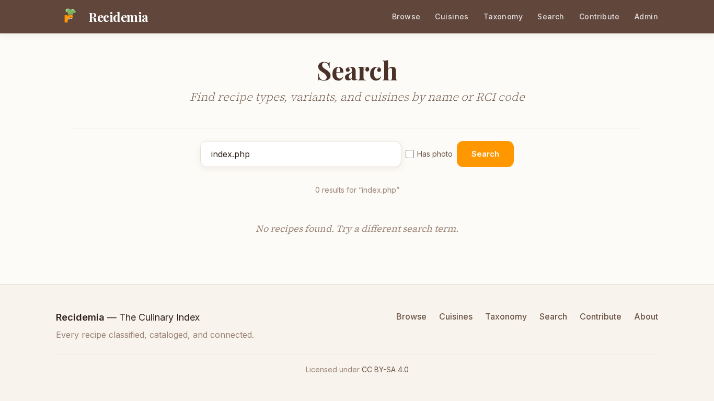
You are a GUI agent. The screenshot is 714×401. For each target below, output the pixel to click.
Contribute (599, 16)
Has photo (435, 153)
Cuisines (451, 16)
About (646, 316)
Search (551, 16)
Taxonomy (503, 16)
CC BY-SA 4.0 (385, 369)
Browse (406, 16)
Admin (646, 16)
